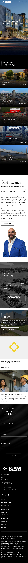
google (8, 495)
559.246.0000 (6, 474)
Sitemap (21, 554)
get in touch (7, 223)
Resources (5, 518)
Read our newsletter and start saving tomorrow (10, 330)
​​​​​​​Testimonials (5, 507)
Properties (5, 510)
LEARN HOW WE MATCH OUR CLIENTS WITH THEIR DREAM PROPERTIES (14, 298)
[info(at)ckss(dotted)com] (22, 2)
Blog (2, 523)
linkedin (5, 495)
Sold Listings (5, 514)
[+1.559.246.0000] (19, 2)
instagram (2, 495)
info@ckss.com (7, 477)
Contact (4, 527)
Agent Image (15, 557)
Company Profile (7, 502)
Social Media (5, 524)
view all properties (13, 169)
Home (3, 500)
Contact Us (13, 31)
